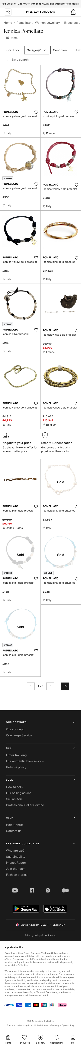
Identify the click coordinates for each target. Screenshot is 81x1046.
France (10, 1025)
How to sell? (14, 787)
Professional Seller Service (25, 805)
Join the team (15, 868)
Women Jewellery (47, 22)
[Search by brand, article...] (8, 12)
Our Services (16, 722)
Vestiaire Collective (22, 843)
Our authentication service (25, 761)
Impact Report (16, 862)
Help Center (14, 824)
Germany (54, 1025)
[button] (73, 12)
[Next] (50, 686)
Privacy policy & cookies (39, 935)
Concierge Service (19, 735)
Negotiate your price (16, 443)
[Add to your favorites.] (36, 112)
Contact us (13, 830)
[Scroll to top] (65, 686)
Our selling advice (18, 793)
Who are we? (15, 850)
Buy (9, 748)
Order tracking (16, 755)
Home (8, 22)
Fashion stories (17, 874)
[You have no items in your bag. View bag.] (73, 12)
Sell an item (14, 799)
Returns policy (16, 767)
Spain (65, 1025)
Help (9, 817)
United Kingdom (24, 1025)
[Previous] (31, 686)
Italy (72, 1025)
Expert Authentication (56, 443)
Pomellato (23, 22)
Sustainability (15, 856)
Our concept (15, 729)
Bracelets (71, 22)
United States (41, 1025)
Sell (9, 780)
